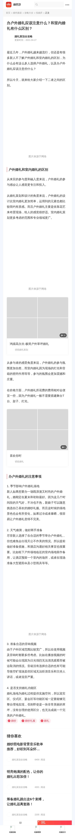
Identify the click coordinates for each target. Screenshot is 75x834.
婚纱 (12, 720)
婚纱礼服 (28, 720)
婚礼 (45, 720)
